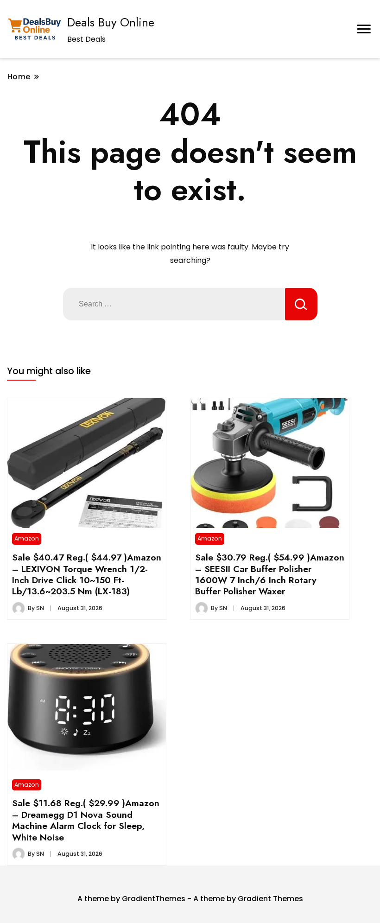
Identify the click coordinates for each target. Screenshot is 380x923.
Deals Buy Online (110, 22)
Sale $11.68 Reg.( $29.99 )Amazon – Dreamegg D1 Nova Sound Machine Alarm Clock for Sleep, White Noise (85, 819)
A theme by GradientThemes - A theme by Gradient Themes (190, 898)
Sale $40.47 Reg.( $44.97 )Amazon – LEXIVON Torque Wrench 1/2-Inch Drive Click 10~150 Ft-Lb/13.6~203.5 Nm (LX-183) (86, 574)
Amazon (26, 538)
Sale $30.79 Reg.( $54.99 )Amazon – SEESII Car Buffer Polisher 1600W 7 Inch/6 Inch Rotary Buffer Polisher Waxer (269, 574)
